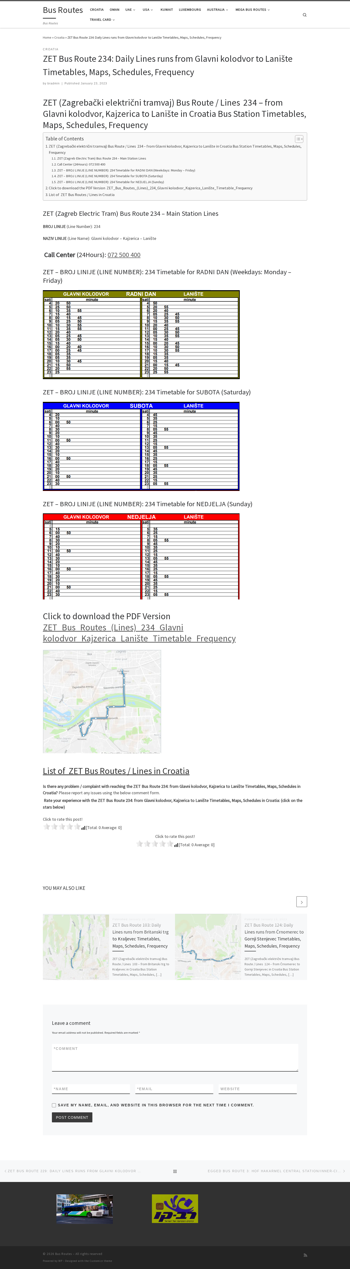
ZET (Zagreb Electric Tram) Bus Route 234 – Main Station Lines (101, 158)
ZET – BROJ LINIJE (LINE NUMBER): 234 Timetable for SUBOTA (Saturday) (110, 176)
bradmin (53, 83)
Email (145, 1089)
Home (47, 37)
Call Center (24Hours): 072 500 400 (81, 164)
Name (61, 1089)
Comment (66, 1049)
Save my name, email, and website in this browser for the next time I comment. (156, 1105)
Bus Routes (63, 1254)
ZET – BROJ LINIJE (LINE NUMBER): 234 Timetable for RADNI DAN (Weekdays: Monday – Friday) (126, 170)
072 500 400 (124, 254)
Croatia (59, 37)
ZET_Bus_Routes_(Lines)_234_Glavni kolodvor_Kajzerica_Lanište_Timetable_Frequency (139, 633)
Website (230, 1089)
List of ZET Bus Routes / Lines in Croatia (82, 194)
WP (60, 1261)
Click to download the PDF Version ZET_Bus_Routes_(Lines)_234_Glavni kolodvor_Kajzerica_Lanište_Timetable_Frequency (151, 188)
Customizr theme (101, 1261)
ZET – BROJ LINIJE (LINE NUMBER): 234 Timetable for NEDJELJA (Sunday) (110, 182)
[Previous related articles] (290, 901)
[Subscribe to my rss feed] (305, 1255)
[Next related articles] (301, 901)
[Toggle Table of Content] (296, 139)
